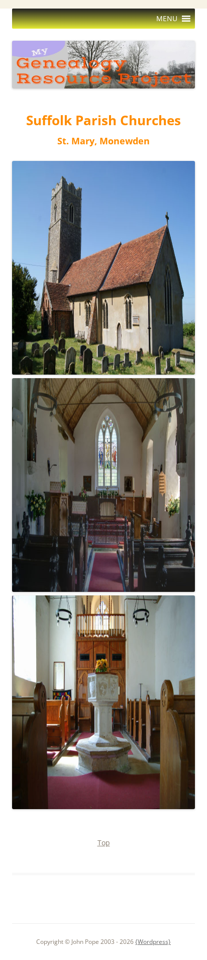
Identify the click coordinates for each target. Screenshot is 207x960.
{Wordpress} (153, 941)
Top (103, 842)
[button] (166, 19)
